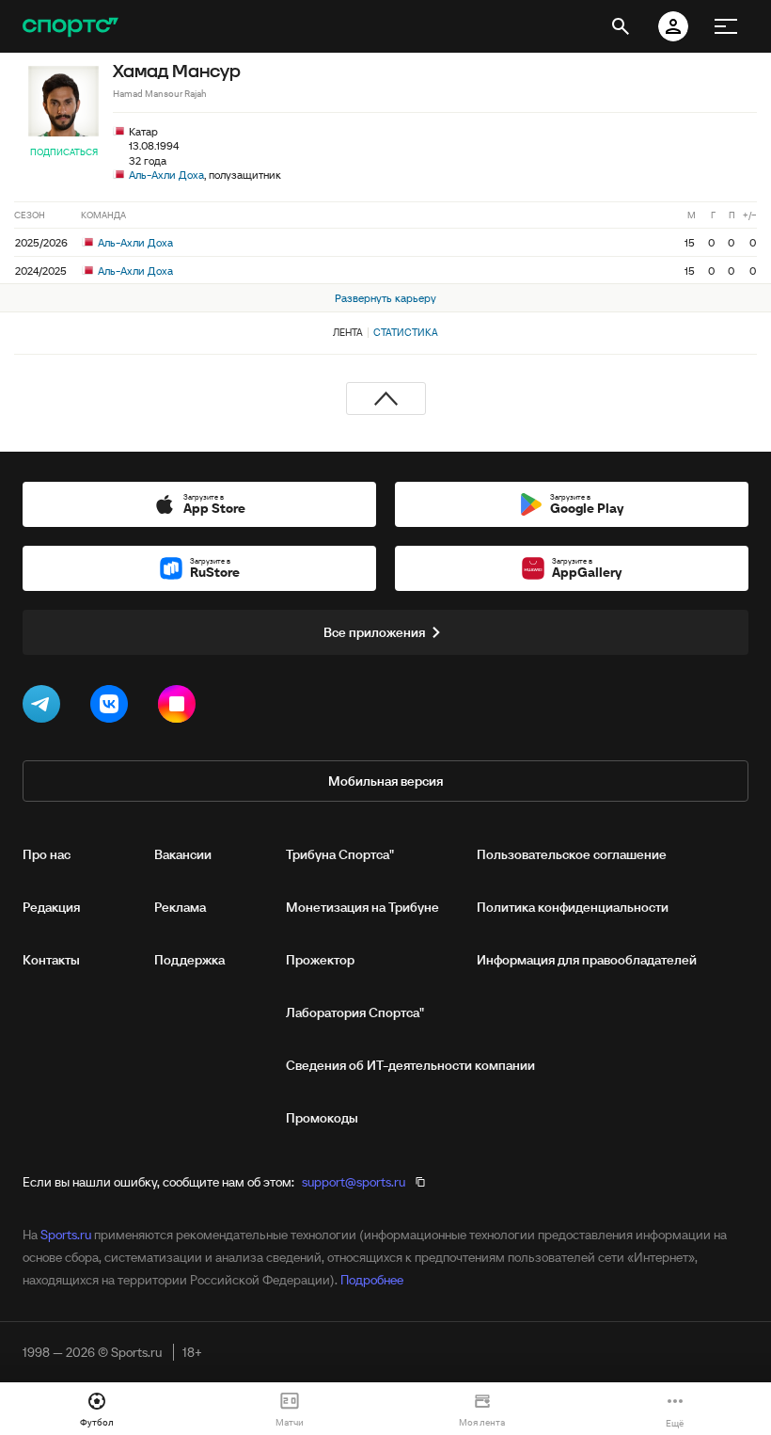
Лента (348, 332)
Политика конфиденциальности (573, 907)
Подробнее (371, 1279)
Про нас (47, 854)
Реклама (180, 907)
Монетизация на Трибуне (362, 907)
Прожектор (320, 959)
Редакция (51, 907)
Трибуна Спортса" (340, 854)
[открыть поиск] (620, 26)
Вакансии (183, 854)
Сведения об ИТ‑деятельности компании (410, 1065)
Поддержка (189, 959)
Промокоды (322, 1117)
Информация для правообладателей (587, 959)
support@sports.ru (353, 1181)
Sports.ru (65, 1234)
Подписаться (64, 152)
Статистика (405, 332)
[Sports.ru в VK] (112, 707)
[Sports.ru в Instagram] (180, 707)
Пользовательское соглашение (572, 854)
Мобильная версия (385, 781)
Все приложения (374, 632)
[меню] (725, 26)
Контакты (51, 959)
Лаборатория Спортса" (355, 1012)
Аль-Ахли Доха (166, 174)
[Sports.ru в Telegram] (45, 707)
